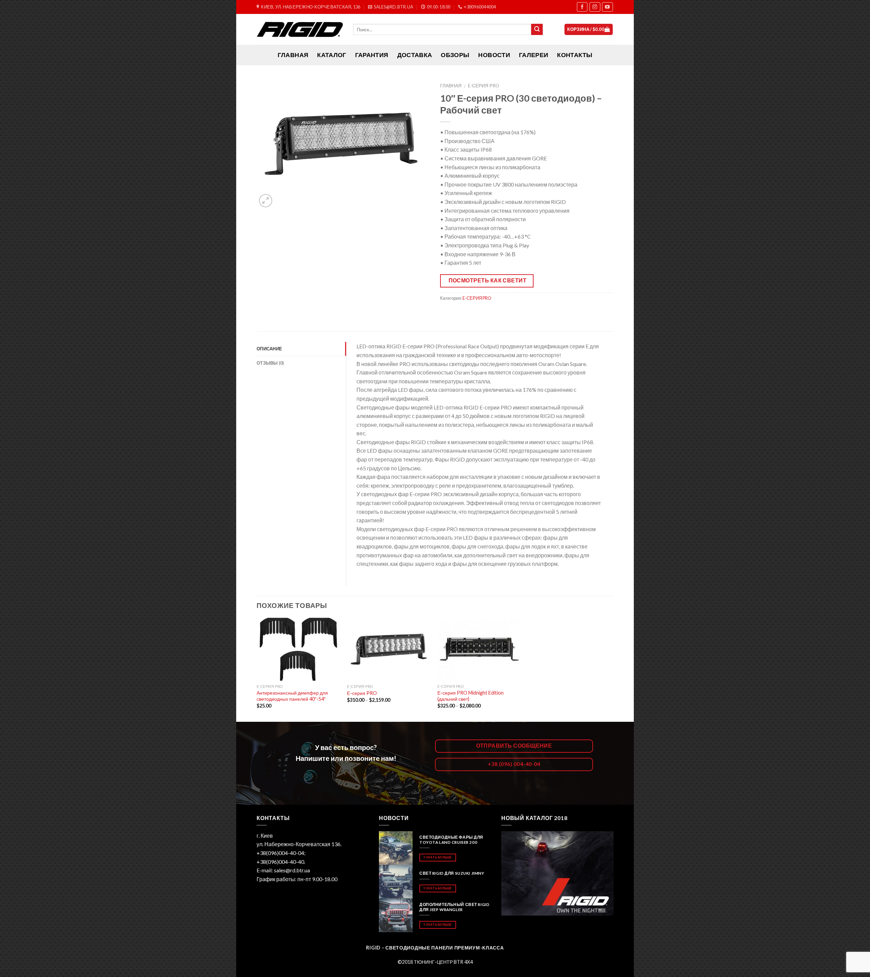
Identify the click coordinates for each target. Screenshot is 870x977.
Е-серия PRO (362, 693)
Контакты (574, 54)
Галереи (533, 54)
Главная (451, 85)
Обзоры (455, 54)
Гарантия (371, 54)
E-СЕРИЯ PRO (483, 85)
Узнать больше (437, 857)
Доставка (414, 54)
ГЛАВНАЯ (293, 54)
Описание (269, 348)
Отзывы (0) (270, 363)
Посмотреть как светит (488, 280)
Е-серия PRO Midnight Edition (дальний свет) (470, 696)
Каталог (331, 54)
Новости (494, 54)
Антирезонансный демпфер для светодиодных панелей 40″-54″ (292, 696)
